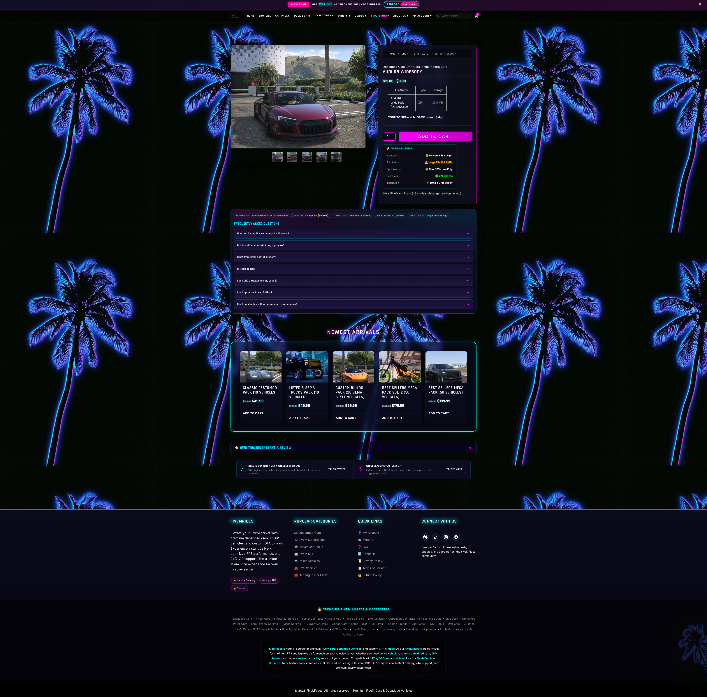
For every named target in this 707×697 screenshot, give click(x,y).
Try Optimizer (454, 469)
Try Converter (336, 469)
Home (250, 16)
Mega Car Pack (292, 623)
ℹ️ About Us (366, 554)
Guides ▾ (361, 16)
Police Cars (302, 16)
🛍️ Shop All (366, 539)
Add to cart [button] (253, 413)
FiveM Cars (263, 618)
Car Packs (282, 16)
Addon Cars (339, 623)
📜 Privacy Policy (370, 561)
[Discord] (425, 537)
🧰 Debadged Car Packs (311, 575)
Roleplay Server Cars (295, 629)
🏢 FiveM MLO (304, 554)
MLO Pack (378, 623)
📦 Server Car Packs (308, 547)
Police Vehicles (355, 618)
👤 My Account (368, 532)
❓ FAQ (363, 547)
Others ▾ (344, 16)
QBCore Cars (340, 629)
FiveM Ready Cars (364, 629)
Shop (405, 53)
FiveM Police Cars (430, 618)
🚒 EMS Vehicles (305, 568)
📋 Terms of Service (372, 568)
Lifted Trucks (359, 623)
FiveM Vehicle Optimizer (421, 629)
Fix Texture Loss (450, 629)
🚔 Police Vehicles (307, 561)
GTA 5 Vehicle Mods (265, 629)
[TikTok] (435, 537)
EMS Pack (452, 618)
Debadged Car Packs (402, 618)
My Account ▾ (422, 16)
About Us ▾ (400, 16)
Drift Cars (421, 53)
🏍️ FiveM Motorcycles (309, 539)
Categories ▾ (324, 16)
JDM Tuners (436, 623)
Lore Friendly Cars (390, 629)
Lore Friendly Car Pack (265, 623)
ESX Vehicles (320, 629)
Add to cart (435, 136)
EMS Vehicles (376, 618)
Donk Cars (418, 623)
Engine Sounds (397, 623)
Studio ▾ (380, 16)
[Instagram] (446, 537)
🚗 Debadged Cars (307, 532)
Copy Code (409, 4)
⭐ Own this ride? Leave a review (263, 448)
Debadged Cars (394, 67)
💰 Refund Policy (370, 575)
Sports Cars (439, 67)
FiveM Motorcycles (286, 618)
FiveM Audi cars (400, 193)
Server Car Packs (312, 618)
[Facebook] (456, 537)
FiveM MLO (334, 618)
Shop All (265, 16)
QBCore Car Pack (317, 623)
